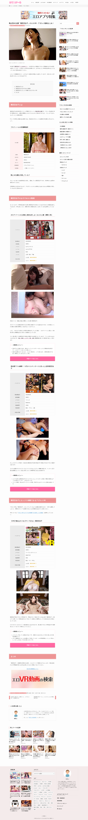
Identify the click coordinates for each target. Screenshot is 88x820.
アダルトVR (45, 788)
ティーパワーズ (37, 796)
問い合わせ (59, 808)
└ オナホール (63, 164)
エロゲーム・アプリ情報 (65, 137)
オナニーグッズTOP (64, 156)
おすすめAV (16, 25)
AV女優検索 (62, 126)
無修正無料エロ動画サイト (66, 131)
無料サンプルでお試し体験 (66, 117)
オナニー (35, 794)
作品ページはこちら (32, 358)
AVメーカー (44, 781)
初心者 (45, 798)
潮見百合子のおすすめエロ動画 (23, 88)
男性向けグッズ (63, 162)
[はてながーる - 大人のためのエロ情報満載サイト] (15, 2)
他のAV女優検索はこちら (32, 668)
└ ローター (63, 172)
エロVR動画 (48, 790)
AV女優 (29, 693)
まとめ (17, 92)
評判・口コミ (43, 693)
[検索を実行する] (77, 23)
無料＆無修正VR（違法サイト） (67, 128)
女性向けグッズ (63, 167)
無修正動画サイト (45, 805)
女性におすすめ (43, 803)
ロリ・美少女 (36, 798)
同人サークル (36, 803)
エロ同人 (45, 792)
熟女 (39, 693)
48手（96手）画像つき (65, 139)
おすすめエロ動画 (46, 785)
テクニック (43, 796)
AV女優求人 (36, 783)
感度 (52, 803)
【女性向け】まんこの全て (66, 145)
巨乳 (48, 803)
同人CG (50, 798)
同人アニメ (36, 800)
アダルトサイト (37, 790)
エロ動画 (40, 792)
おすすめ (39, 785)
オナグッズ (51, 792)
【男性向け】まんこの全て (66, 147)
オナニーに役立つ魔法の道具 (66, 159)
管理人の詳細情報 (32, 717)
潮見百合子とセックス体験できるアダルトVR (26, 90)
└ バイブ (62, 170)
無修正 (39, 805)
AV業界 (41, 783)
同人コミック (47, 800)
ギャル (45, 794)
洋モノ (35, 805)
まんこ (40, 788)
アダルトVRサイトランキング (66, 111)
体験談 (41, 798)
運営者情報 (59, 800)
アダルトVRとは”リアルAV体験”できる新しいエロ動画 (30, 512)
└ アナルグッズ (64, 180)
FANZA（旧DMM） (47, 783)
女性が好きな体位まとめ (65, 142)
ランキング (49, 796)
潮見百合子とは (19, 86)
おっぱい (35, 788)
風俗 (34, 809)
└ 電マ (62, 175)
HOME (44, 816)
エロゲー (35, 792)
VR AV (33, 693)
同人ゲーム (42, 800)
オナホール (41, 794)
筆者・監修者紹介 (61, 798)
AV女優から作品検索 (64, 114)
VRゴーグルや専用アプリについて (67, 109)
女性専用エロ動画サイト (65, 134)
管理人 (15, 718)
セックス (50, 794)
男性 (44, 807)
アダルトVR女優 (21, 25)
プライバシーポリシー (62, 803)
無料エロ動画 (36, 807)
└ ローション (63, 178)
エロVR (36, 693)
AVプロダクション (37, 781)
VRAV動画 (12, 25)
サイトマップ (60, 806)
